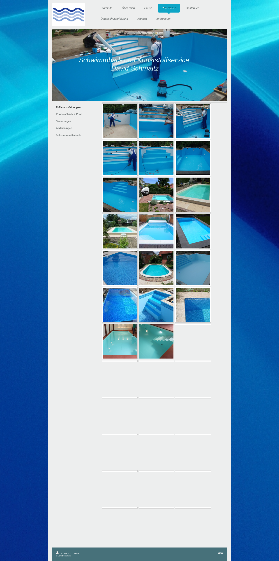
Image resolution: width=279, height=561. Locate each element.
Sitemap (76, 553)
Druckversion (65, 553)
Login (220, 552)
